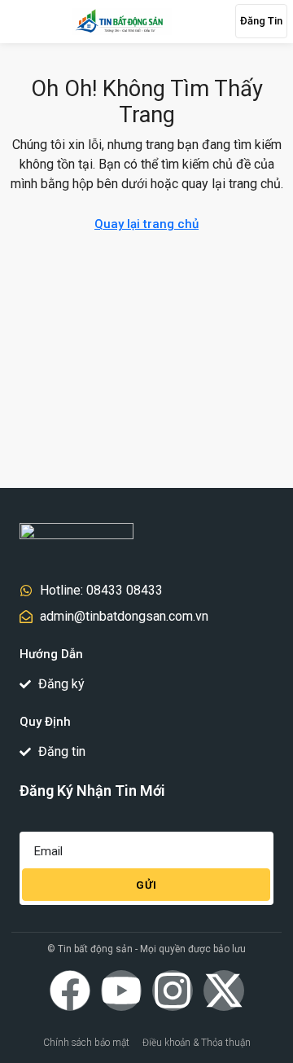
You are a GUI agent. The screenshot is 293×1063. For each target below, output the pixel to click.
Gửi (146, 885)
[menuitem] (203, 21)
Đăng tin (261, 21)
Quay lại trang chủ (146, 224)
